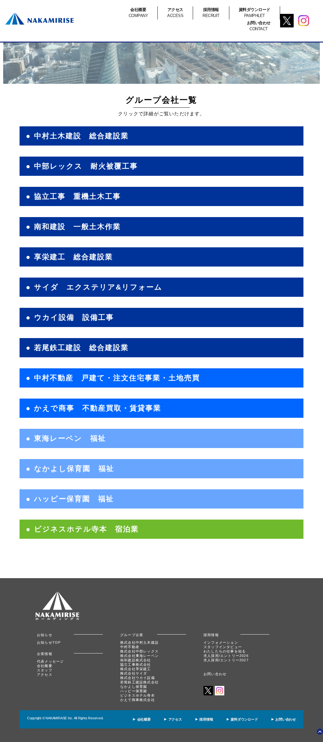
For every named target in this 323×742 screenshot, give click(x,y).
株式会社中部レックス (139, 651)
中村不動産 (129, 647)
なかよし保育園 (133, 686)
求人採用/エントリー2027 (226, 660)
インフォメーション (220, 642)
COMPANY (138, 13)
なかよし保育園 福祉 (74, 469)
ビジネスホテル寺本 (137, 695)
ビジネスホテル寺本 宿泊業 (86, 529)
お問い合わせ (214, 674)
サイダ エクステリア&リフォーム (98, 287)
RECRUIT (211, 13)
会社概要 (44, 666)
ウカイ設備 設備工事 (74, 317)
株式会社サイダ (133, 673)
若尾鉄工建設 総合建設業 (81, 348)
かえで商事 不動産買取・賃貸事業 (97, 408)
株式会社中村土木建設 (139, 642)
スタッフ (44, 670)
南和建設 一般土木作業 (77, 227)
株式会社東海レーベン (139, 656)
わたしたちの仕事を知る (224, 651)
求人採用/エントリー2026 (226, 656)
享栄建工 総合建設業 (73, 257)
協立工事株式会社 (135, 664)
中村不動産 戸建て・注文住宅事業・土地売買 (117, 378)
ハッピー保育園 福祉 (74, 499)
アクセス (44, 674)
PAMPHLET (254, 13)
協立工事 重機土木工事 (77, 196)
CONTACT (259, 26)
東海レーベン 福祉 (70, 438)
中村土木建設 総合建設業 (81, 136)
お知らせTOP (49, 642)
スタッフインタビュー (222, 647)
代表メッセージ (50, 661)
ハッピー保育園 (133, 691)
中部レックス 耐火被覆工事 (86, 166)
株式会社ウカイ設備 (137, 678)
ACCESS (175, 13)
